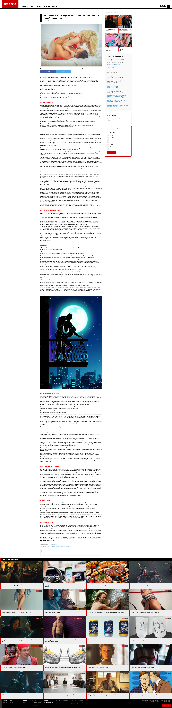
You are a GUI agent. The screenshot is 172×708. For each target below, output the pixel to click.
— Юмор (11, 702)
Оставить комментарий (58, 551)
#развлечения (69, 546)
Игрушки (38, 6)
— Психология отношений (15, 704)
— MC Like (5, 702)
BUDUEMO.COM (78, 703)
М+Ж (32, 6)
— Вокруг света (35, 705)
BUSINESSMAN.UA (78, 702)
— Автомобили (26, 704)
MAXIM (55, 544)
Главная (42, 12)
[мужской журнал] (10, 4)
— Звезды (5, 704)
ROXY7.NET (62, 700)
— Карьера (34, 704)
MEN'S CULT (61, 702)
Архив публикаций (48, 702)
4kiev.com (60, 703)
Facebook (48, 71)
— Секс (11, 705)
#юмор (44, 546)
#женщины (49, 546)
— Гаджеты (25, 702)
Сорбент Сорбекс (148, 702)
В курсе (54, 6)
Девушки (25, 6)
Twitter (63, 71)
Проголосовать (112, 152)
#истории (63, 546)
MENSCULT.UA (77, 700)
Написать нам (166, 705)
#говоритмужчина (56, 546)
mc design (160, 701)
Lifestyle (47, 6)
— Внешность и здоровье (37, 702)
